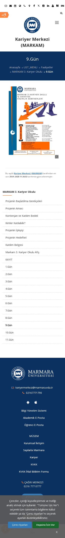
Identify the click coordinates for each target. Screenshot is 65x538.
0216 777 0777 (32, 486)
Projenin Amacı (14, 208)
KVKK (34, 464)
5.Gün (8, 296)
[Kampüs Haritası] (29, 5)
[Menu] (56, 21)
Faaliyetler (47, 67)
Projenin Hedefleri (16, 237)
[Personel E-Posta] (10, 5)
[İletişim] (24, 5)
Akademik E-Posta (34, 417)
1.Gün (8, 266)
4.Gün (8, 288)
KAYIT (8, 259)
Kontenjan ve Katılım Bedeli (21, 215)
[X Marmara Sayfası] (38, 5)
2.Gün (8, 274)
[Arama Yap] (61, 13)
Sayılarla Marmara (33, 450)
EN (62, 5)
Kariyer (34, 457)
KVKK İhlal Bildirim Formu (34, 471)
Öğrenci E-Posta (34, 425)
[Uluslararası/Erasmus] (20, 5)
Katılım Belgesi (14, 245)
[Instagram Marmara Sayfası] (43, 5)
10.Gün (9, 332)
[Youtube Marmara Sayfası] (53, 5)
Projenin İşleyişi (14, 230)
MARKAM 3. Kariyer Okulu (27, 71)
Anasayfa (14, 67)
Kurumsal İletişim (34, 443)
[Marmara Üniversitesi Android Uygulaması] (28, 402)
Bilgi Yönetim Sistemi (33, 410)
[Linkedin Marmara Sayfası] (48, 5)
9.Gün (8, 325)
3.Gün (8, 281)
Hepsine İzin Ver (45, 524)
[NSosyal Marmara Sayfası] (57, 5)
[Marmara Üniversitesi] (32, 25)
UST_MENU (30, 67)
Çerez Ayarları (20, 524)
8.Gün (8, 318)
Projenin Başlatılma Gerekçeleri (23, 201)
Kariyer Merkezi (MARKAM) (28, 173)
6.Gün (8, 303)
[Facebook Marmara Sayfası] (34, 5)
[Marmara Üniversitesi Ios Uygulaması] (36, 402)
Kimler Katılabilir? (15, 223)
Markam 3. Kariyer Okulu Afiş (22, 252)
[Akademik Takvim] (15, 5)
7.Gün (8, 310)
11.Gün (9, 339)
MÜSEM (34, 436)
